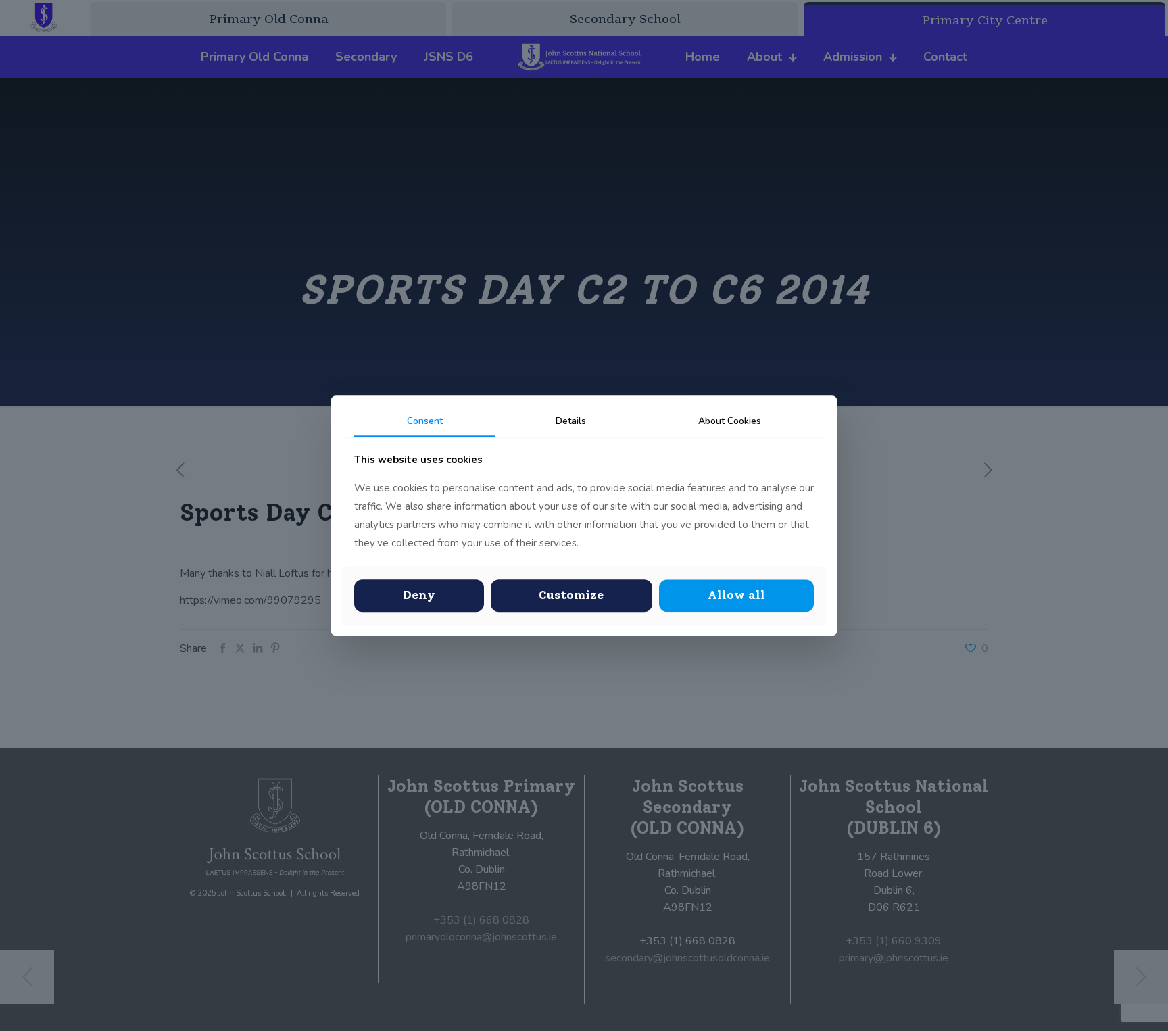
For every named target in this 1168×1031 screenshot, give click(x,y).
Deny (419, 595)
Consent (425, 420)
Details (571, 420)
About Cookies (729, 420)
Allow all (736, 595)
